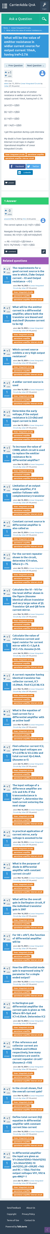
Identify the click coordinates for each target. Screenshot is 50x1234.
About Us (30, 1208)
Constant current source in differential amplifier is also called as (28, 525)
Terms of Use (13, 1220)
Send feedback (14, 1208)
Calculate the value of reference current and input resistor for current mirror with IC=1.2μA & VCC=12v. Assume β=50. (27, 642)
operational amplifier (36, 154)
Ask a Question (20, 19)
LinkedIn (27, 172)
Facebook (20, 166)
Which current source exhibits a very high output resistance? (28, 353)
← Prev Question (14, 65)
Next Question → (35, 65)
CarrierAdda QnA (22, 5)
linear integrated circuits (15, 154)
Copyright (11, 1214)
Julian (23, 288)
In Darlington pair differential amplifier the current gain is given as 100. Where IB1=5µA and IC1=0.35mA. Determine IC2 (29, 1010)
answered (7, 219)
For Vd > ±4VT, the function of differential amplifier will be (28, 938)
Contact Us (30, 1220)
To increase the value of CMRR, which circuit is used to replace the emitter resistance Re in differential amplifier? (28, 453)
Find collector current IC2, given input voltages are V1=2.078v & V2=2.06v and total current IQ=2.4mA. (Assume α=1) (28, 753)
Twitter (35, 166)
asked (6, 84)
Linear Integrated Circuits (30, 84)
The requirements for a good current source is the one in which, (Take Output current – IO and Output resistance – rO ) (28, 274)
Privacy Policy (28, 1214)
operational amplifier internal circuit (19, 158)
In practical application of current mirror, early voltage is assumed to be (27, 834)
